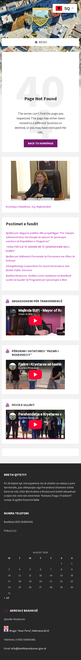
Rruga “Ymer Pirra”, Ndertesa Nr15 (29, 630)
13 (40, 575)
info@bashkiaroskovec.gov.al (28, 648)
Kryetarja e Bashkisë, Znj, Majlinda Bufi (28, 206)
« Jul (6, 597)
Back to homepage (40, 143)
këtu (36, 500)
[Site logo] (40, 30)
